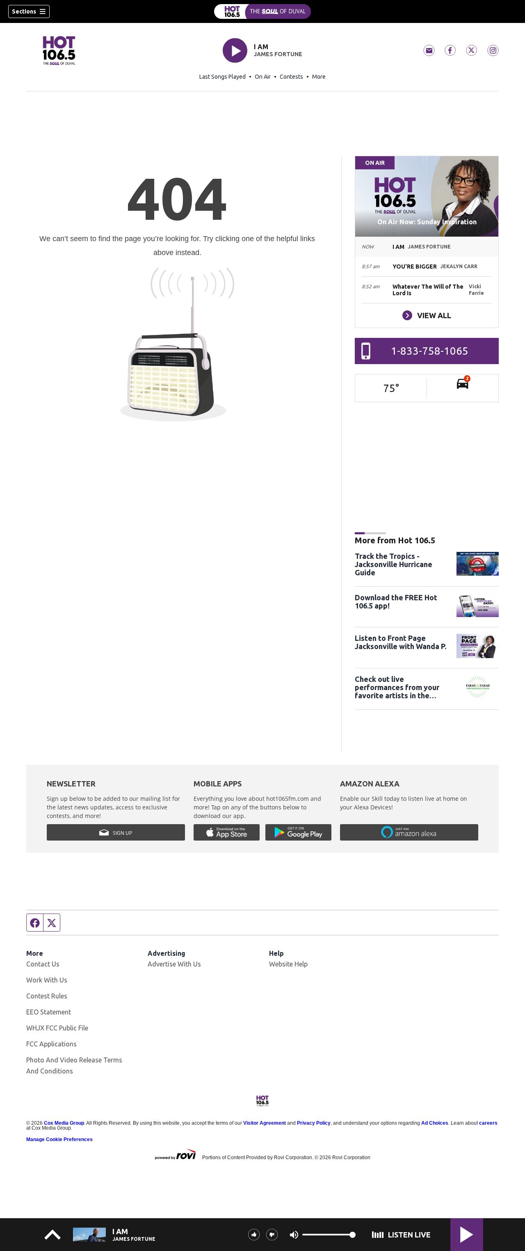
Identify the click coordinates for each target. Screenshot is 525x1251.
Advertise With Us (174, 964)
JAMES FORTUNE (278, 54)
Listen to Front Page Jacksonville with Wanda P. (400, 642)
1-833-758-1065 (429, 351)
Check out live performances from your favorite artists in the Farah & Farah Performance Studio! (402, 687)
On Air (263, 76)
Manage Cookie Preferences (59, 1139)
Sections (24, 11)
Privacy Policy (314, 1123)
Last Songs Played (222, 76)
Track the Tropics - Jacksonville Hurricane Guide (393, 564)
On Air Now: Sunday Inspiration (427, 222)
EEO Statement (48, 1012)
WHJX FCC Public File (57, 1028)
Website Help (288, 964)
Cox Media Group (64, 1123)
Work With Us (46, 980)
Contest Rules (46, 996)
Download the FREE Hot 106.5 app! (396, 601)
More (319, 76)
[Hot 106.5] (262, 11)
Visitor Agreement (264, 1123)
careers (488, 1123)
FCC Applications (51, 1044)
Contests (291, 76)
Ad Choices (434, 1123)
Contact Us (42, 964)
